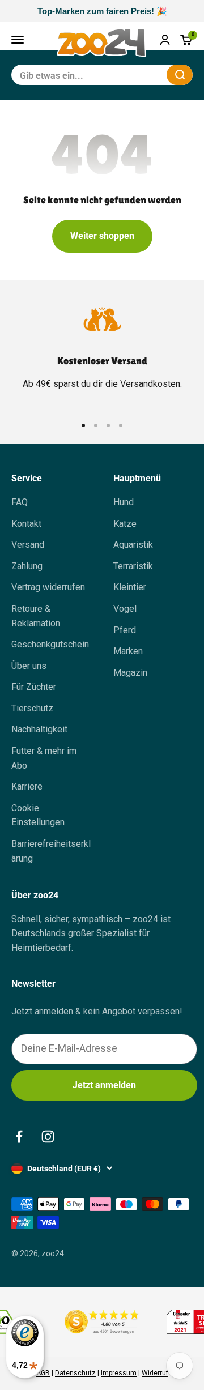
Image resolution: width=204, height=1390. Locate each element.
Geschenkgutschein (50, 644)
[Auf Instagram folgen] (48, 1136)
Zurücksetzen (130, 74)
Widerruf (155, 1373)
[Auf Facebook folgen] (19, 1136)
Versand (27, 544)
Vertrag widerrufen (48, 587)
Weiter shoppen (102, 236)
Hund (123, 502)
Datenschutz (75, 1373)
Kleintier (129, 587)
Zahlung (26, 566)
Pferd (124, 630)
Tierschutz (32, 708)
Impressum (119, 1373)
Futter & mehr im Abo (43, 758)
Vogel (125, 608)
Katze (125, 523)
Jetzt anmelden (104, 1085)
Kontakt (26, 523)
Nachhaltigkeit (39, 729)
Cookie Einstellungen (38, 815)
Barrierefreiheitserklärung (51, 851)
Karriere (26, 786)
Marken (128, 651)
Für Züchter (33, 686)
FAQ (19, 502)
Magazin (130, 672)
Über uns (28, 665)
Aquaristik (133, 544)
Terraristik (133, 566)
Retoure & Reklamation (35, 616)
